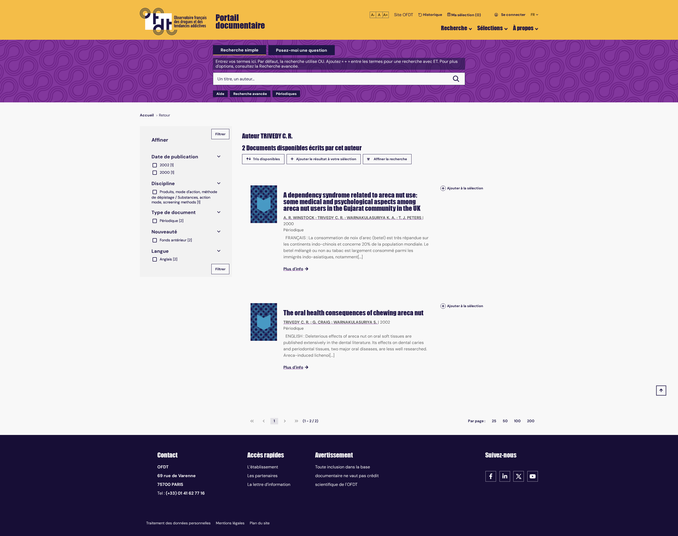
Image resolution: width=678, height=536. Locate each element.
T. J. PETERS (410, 217)
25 (494, 421)
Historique (432, 14)
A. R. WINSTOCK (298, 217)
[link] (252, 421)
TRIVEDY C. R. (331, 217)
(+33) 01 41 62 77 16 (185, 493)
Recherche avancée (250, 93)
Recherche (454, 28)
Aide (220, 93)
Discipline (163, 183)
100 (517, 421)
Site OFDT (403, 15)
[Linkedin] (504, 476)
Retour (164, 115)
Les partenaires (262, 475)
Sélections (490, 28)
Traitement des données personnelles (178, 523)
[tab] (239, 50)
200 (530, 421)
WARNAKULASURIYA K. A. (371, 217)
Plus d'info (293, 269)
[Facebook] (490, 476)
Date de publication (174, 157)
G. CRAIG (321, 322)
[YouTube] (532, 476)
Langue (160, 251)
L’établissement (262, 467)
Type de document (173, 212)
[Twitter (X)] (518, 476)
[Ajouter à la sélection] (443, 188)
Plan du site (260, 523)
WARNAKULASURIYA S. (355, 322)
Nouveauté (164, 232)
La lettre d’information (268, 484)
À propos (523, 28)
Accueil (147, 115)
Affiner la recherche (390, 159)
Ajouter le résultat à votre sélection (326, 159)
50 (505, 421)
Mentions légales (230, 523)
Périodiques (286, 93)
